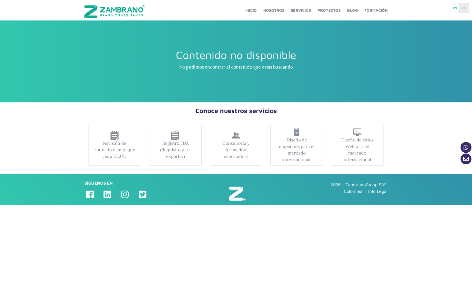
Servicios (301, 10)
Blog (352, 10)
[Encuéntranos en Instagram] (124, 194)
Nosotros (273, 10)
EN (464, 8)
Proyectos (329, 10)
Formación (376, 10)
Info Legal (378, 191)
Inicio (251, 10)
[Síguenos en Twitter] (142, 194)
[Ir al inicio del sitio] (114, 11)
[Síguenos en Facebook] (89, 194)
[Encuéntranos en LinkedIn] (107, 194)
